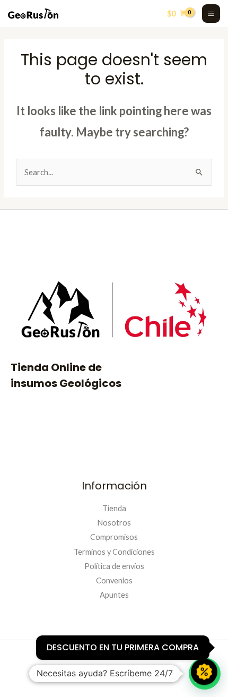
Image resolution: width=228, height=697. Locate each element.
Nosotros (114, 522)
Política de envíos (114, 566)
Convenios (114, 580)
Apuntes (114, 594)
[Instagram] (76, 674)
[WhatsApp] (126, 674)
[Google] (152, 674)
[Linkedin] (101, 674)
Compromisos (114, 536)
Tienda (114, 508)
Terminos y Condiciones (114, 551)
